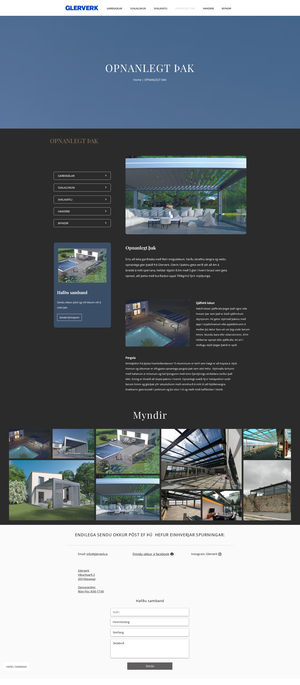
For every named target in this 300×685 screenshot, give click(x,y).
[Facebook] (172, 554)
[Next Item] (285, 474)
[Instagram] (220, 554)
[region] (82, 176)
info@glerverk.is (97, 554)
